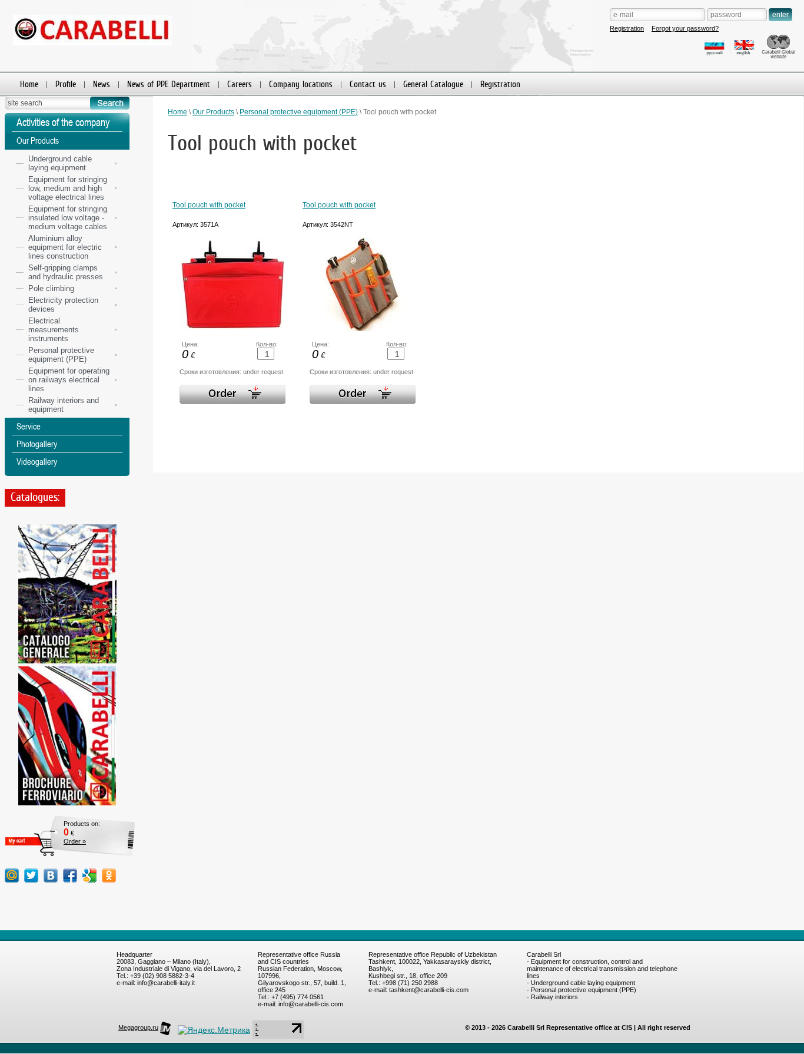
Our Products (213, 112)
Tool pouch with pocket (208, 205)
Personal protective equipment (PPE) (299, 112)
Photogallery (36, 444)
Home (177, 112)
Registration (627, 28)
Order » (75, 841)
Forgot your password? (685, 28)
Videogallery (36, 462)
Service (28, 426)
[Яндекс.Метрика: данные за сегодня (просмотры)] (214, 1030)
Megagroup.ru (138, 1027)
